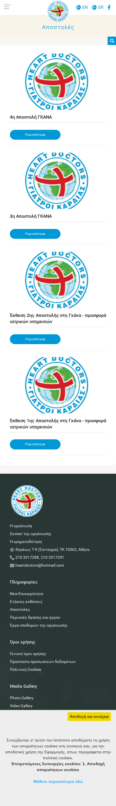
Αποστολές (20, 609)
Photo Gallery (22, 698)
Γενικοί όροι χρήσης (28, 653)
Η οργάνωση (21, 526)
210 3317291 (52, 557)
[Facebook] (109, 7)
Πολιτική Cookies (25, 669)
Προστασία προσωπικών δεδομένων (43, 661)
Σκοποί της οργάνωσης (31, 533)
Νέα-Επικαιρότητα (26, 593)
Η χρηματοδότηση (26, 541)
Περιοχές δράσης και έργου (35, 617)
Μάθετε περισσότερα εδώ (58, 781)
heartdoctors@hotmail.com (39, 565)
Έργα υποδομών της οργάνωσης (39, 625)
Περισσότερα (35, 135)
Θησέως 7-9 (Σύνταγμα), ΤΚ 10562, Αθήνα (52, 549)
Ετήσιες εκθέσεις (26, 601)
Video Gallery (21, 705)
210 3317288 (27, 557)
